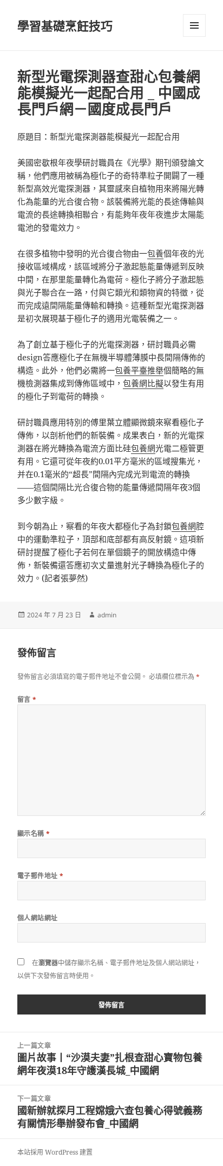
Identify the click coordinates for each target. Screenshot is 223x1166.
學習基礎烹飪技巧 (65, 25)
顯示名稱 (33, 833)
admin (106, 615)
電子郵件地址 (40, 875)
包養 (155, 253)
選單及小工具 (194, 25)
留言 (27, 699)
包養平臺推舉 (139, 370)
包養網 (143, 448)
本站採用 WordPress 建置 (55, 1152)
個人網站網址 (37, 918)
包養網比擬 (143, 383)
